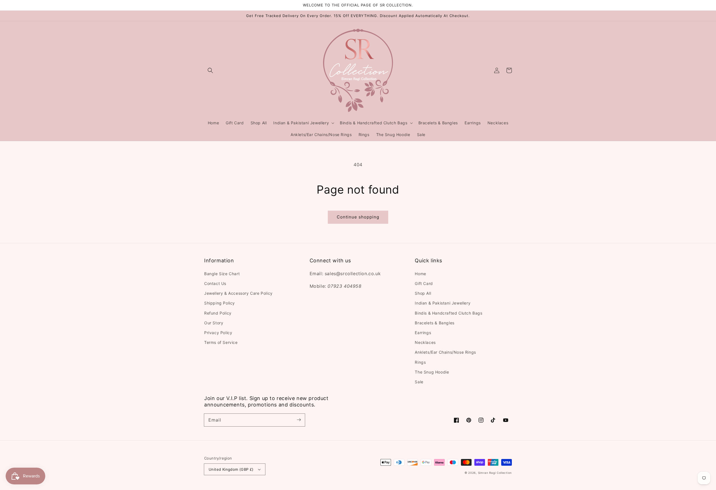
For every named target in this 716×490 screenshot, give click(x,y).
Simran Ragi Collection (495, 472)
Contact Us (215, 283)
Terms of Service (221, 342)
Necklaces (425, 342)
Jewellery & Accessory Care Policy (238, 293)
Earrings (423, 332)
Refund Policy (218, 313)
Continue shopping (358, 217)
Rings (420, 362)
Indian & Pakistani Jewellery (442, 303)
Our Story (213, 322)
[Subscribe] (299, 420)
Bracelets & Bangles (434, 322)
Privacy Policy (218, 332)
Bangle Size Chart (222, 273)
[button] (210, 70)
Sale (419, 381)
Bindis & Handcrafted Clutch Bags (448, 313)
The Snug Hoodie (432, 372)
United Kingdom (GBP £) (231, 469)
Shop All (423, 293)
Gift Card (424, 283)
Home (420, 273)
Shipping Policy (219, 303)
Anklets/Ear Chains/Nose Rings (445, 352)
